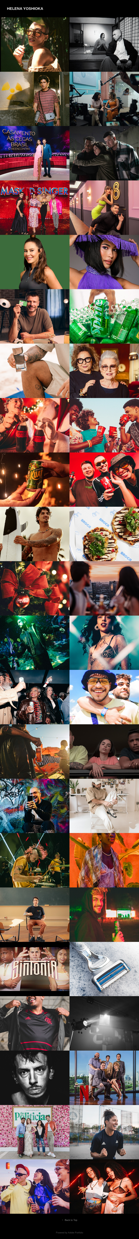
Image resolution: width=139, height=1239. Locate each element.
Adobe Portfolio (75, 1232)
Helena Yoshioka (25, 8)
